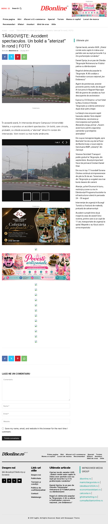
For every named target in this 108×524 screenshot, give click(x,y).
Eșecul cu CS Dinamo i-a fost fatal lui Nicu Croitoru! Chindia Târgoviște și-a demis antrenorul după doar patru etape (91, 104)
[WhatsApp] (24, 57)
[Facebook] (5, 57)
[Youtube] (19, 481)
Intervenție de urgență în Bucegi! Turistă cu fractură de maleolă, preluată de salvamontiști (90, 205)
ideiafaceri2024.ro (89, 486)
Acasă (4, 30)
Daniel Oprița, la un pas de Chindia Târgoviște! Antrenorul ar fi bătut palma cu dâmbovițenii (90, 63)
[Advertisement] (36, 114)
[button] (17, 8)
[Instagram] (9, 481)
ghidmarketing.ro (88, 497)
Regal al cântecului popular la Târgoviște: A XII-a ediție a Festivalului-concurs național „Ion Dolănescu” (90, 75)
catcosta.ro (85, 493)
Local (11, 30)
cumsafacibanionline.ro (91, 500)
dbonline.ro (13, 50)
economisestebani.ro (90, 489)
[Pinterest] (18, 57)
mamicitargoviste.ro (89, 482)
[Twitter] (11, 57)
